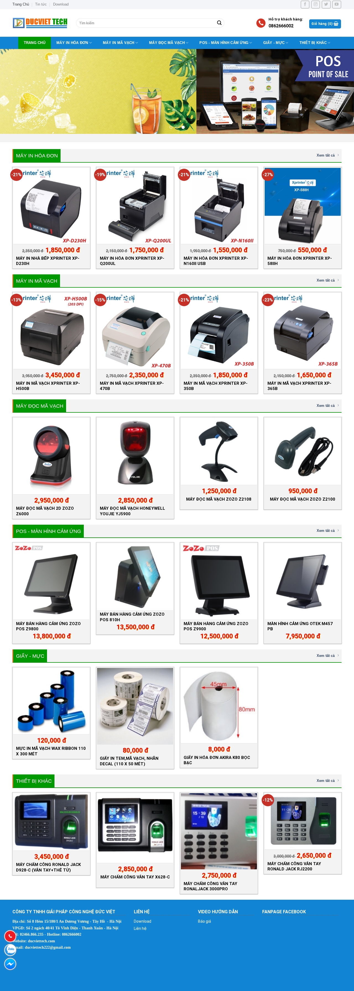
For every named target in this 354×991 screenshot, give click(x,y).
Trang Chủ (20, 4)
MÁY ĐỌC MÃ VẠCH (167, 43)
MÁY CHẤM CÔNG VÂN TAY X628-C (135, 877)
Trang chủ (34, 43)
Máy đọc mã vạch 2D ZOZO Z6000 (45, 511)
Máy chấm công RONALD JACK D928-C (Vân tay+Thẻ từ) (48, 867)
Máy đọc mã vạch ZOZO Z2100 (302, 499)
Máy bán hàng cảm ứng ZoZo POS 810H (132, 617)
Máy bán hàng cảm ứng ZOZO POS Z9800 (48, 626)
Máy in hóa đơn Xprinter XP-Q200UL (132, 261)
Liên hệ (140, 928)
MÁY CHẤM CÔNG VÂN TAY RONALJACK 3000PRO (210, 886)
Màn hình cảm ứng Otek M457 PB (300, 626)
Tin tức (41, 4)
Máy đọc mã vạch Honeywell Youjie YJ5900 (132, 511)
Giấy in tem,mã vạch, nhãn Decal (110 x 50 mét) (129, 761)
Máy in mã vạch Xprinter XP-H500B (48, 386)
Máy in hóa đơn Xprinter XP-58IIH (299, 261)
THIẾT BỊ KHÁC (313, 43)
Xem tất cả (326, 155)
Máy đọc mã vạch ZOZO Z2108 (218, 499)
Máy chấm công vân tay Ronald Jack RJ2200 (294, 866)
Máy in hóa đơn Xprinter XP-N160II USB (216, 261)
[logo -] (40, 23)
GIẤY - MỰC (274, 43)
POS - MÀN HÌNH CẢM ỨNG (223, 43)
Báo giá (204, 921)
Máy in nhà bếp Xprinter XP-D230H (47, 261)
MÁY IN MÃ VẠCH (118, 43)
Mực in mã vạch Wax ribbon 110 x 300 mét (51, 751)
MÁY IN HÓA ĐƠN (72, 43)
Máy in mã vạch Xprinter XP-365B (299, 386)
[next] (340, 91)
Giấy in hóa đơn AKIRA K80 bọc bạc (217, 760)
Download (61, 4)
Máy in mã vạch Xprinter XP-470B (132, 386)
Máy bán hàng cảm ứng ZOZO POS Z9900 (216, 626)
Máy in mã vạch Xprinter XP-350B (216, 386)
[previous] (14, 91)
